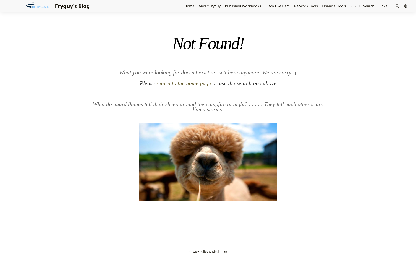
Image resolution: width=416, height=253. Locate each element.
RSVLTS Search (362, 6)
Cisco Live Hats (278, 6)
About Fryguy (210, 6)
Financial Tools (334, 6)
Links (383, 6)
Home (189, 6)
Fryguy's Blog (72, 6)
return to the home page (183, 83)
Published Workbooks (243, 6)
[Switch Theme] (405, 6)
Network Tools (306, 6)
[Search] (397, 6)
